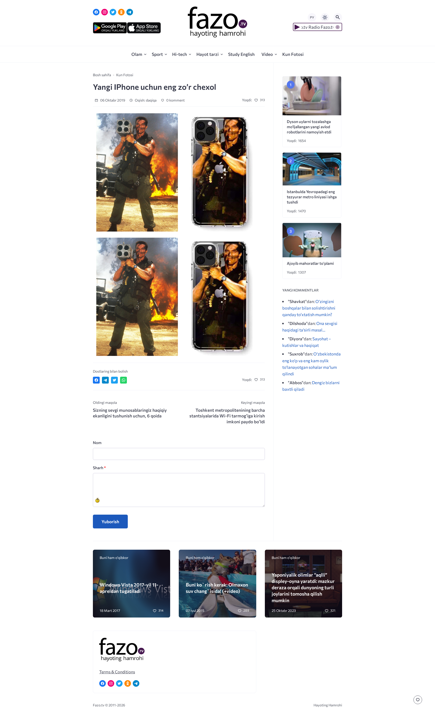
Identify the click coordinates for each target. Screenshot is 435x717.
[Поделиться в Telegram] (105, 380)
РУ (312, 17)
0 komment (175, 100)
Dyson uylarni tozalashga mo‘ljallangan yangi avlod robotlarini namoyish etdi (309, 126)
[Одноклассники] (121, 12)
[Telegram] (129, 12)
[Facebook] (96, 12)
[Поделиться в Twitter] (114, 380)
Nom (97, 442)
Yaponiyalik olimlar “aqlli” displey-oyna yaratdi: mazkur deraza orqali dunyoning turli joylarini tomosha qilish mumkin (303, 587)
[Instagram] (104, 12)
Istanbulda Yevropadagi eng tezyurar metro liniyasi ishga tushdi (312, 196)
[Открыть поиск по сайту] (338, 17)
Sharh (99, 467)
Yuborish (110, 521)
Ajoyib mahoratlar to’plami (310, 263)
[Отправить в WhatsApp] (123, 380)
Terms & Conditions (117, 671)
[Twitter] (113, 12)
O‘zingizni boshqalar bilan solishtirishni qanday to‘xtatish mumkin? (308, 308)
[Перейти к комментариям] (417, 700)
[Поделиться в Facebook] (96, 380)
